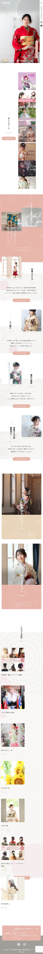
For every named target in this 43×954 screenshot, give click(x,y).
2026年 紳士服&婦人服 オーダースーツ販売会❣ (28, 60)
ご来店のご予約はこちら (36, 49)
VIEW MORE (9, 138)
